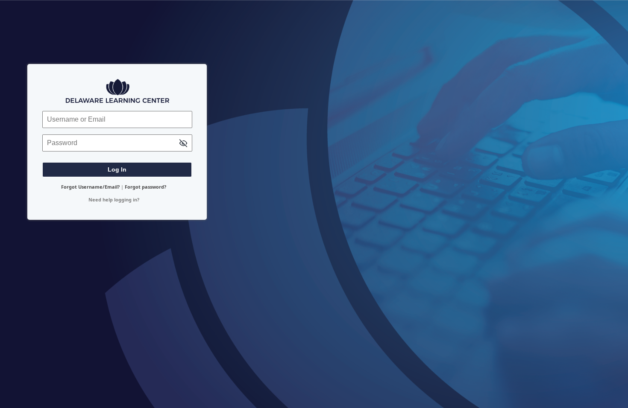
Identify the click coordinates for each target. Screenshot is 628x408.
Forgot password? (145, 187)
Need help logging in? (113, 199)
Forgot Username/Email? (90, 187)
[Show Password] (183, 144)
